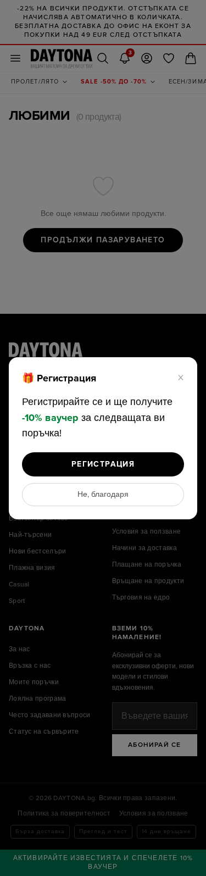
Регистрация (103, 464)
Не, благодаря (103, 494)
